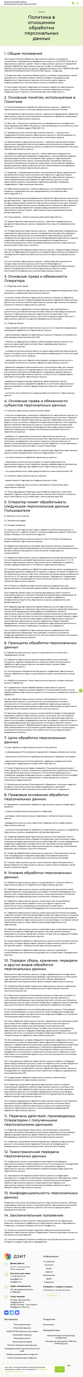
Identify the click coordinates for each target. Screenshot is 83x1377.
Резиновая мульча (22, 1338)
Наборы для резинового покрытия (22, 1354)
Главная (41, 12)
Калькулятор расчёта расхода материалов (61, 1337)
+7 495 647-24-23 (17, 1276)
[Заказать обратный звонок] (81, 690)
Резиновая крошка (22, 1328)
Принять (59, 1369)
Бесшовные (48, 1325)
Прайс (49, 1279)
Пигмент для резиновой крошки (22, 1345)
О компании (49, 1262)
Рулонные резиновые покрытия (22, 1358)
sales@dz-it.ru (16, 1279)
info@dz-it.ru (16, 1282)
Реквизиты (49, 1282)
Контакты (49, 1265)
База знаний (49, 1275)
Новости (49, 1272)
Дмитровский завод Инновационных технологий (20, 3)
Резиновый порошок (22, 1335)
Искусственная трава (22, 1342)
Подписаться (51, 1295)
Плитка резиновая (22, 1325)
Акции (49, 1268)
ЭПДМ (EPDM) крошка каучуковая (22, 1331)
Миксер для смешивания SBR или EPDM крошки (61, 1342)
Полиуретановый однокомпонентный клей (22, 1350)
